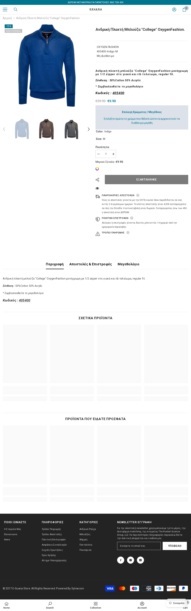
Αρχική (7, 18)
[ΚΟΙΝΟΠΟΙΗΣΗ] (99, 179)
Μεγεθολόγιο (129, 264)
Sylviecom (77, 588)
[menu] (5, 9)
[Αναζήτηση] (15, 9)
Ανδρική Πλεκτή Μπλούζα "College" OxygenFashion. (140, 29)
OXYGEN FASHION (108, 46)
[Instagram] (130, 560)
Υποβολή (174, 545)
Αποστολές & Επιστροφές (90, 264)
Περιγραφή (55, 264)
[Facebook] (120, 560)
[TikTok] (140, 560)
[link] (98, 168)
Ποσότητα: (103, 147)
